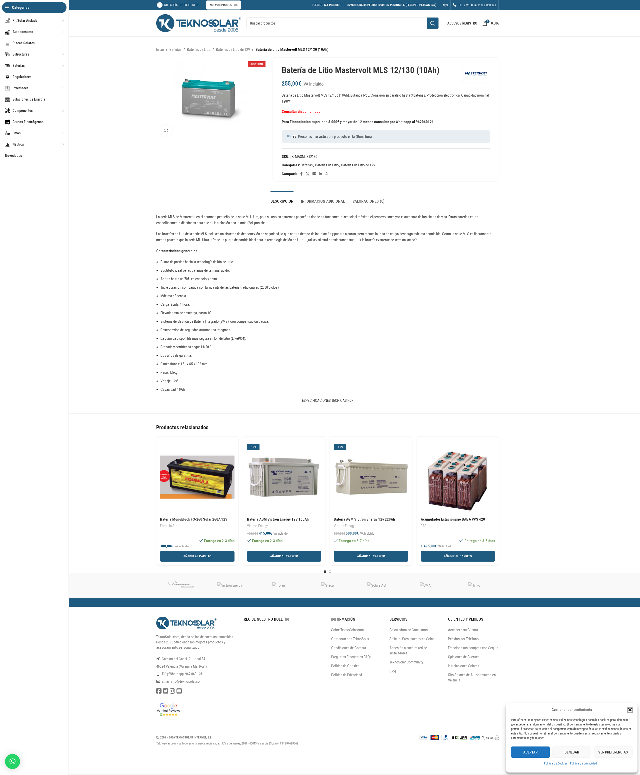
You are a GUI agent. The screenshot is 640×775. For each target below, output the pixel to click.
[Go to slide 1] (325, 571)
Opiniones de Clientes (464, 657)
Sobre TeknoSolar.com (347, 630)
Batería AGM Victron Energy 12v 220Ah (364, 519)
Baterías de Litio (198, 49)
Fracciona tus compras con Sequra (473, 648)
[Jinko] (474, 585)
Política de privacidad (583, 763)
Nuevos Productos (224, 5)
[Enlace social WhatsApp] (327, 174)
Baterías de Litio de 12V (233, 49)
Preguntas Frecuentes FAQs (351, 657)
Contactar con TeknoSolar (350, 639)
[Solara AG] (376, 585)
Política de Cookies (556, 763)
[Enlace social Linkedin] (321, 174)
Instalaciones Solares (463, 666)
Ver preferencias (613, 752)
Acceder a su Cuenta (463, 630)
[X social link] (307, 174)
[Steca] (327, 585)
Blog (393, 671)
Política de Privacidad (346, 675)
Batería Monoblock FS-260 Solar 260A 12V (194, 519)
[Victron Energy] (229, 585)
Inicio (160, 49)
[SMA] (425, 585)
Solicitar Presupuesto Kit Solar (412, 639)
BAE (423, 526)
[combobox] (342, 23)
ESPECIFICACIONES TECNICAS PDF (327, 400)
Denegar (571, 752)
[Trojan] (278, 585)
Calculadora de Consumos (409, 630)
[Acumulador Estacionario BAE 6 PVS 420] (458, 477)
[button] (630, 709)
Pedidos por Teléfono (463, 639)
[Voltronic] (180, 585)
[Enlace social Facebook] (301, 174)
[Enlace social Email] (314, 174)
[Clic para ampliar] (166, 131)
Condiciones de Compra (348, 648)
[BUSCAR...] (432, 23)
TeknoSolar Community (406, 662)
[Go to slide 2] (330, 571)
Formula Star (169, 526)
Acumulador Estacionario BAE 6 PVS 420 (453, 519)
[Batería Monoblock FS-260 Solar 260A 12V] (197, 477)
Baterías (176, 49)
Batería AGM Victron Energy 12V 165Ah (278, 519)
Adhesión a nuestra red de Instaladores (408, 650)
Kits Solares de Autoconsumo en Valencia (472, 677)
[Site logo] (198, 23)
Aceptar (530, 752)
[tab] (282, 198)
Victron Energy (257, 526)
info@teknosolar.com (186, 681)
